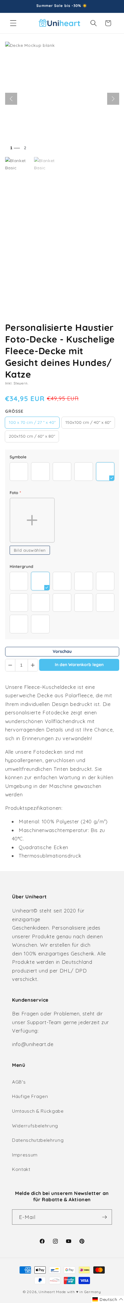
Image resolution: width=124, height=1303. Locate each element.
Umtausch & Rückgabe (38, 1111)
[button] (13, 23)
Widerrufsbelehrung (35, 1126)
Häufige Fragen (30, 1096)
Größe (14, 411)
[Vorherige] (11, 99)
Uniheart (47, 1291)
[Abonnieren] (104, 1217)
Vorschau (62, 651)
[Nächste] (113, 99)
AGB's (19, 1082)
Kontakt (21, 1169)
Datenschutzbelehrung (38, 1140)
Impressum (25, 1155)
